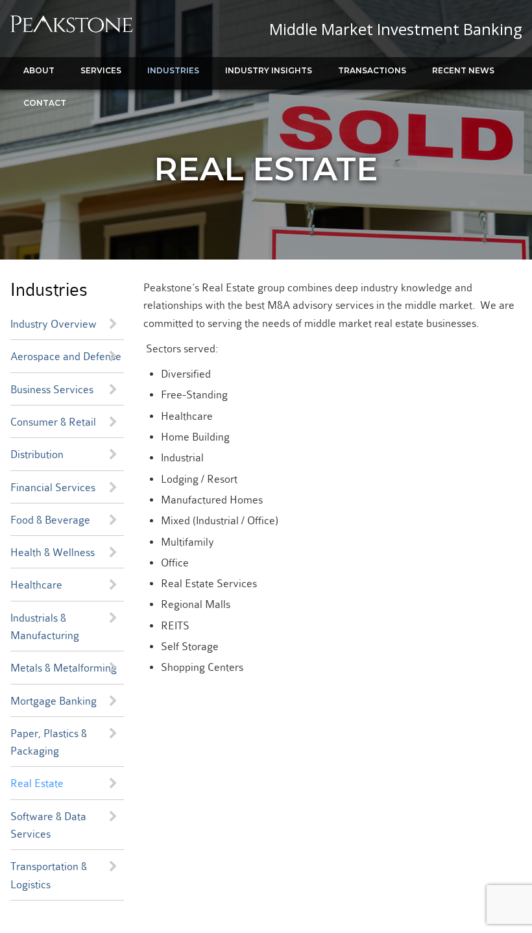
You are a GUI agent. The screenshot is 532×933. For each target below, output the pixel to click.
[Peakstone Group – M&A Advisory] (71, 29)
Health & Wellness (52, 552)
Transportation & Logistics (48, 875)
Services (100, 70)
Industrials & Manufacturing (44, 627)
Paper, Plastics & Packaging (48, 742)
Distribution (37, 454)
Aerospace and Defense (65, 356)
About (38, 70)
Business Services (51, 389)
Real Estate (37, 783)
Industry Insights (268, 70)
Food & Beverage (50, 520)
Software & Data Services (48, 825)
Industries (173, 70)
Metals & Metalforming (63, 668)
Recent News (463, 70)
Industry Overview (53, 324)
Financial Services (52, 487)
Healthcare (36, 585)
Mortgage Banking (53, 701)
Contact (44, 103)
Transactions (372, 70)
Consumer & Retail (53, 422)
